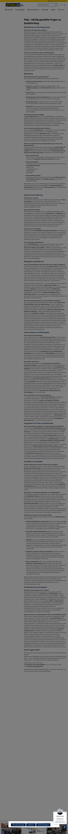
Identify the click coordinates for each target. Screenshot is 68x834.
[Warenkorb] (64, 4)
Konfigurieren (31, 824)
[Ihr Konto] (61, 4)
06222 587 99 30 (60, 822)
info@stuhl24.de (58, 65)
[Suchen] (55, 4)
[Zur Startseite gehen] (14, 5)
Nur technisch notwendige (18, 824)
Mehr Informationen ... (47, 822)
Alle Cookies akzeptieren (43, 824)
